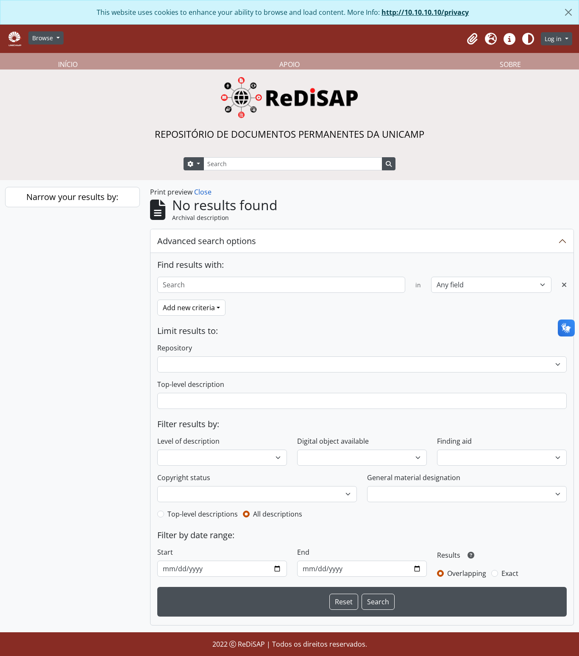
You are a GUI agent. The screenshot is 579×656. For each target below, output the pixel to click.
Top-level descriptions (202, 514)
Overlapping (466, 573)
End (303, 552)
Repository (174, 348)
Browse (43, 38)
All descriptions (277, 514)
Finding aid (454, 441)
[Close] (568, 12)
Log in (554, 39)
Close (203, 192)
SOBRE (510, 64)
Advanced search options (206, 241)
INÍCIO (68, 64)
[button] (472, 39)
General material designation (413, 477)
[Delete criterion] (564, 285)
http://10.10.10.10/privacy (425, 12)
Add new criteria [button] (189, 307)
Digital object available (333, 441)
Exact (509, 573)
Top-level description (190, 384)
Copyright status (183, 477)
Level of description (188, 441)
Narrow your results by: (72, 197)
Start (165, 552)
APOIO (289, 64)
